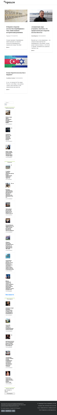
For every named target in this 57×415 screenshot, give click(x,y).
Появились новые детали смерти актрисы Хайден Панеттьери (9, 380)
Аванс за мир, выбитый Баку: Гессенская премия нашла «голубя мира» (9, 153)
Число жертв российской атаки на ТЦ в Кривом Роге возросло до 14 (9, 211)
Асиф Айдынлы (34, 35)
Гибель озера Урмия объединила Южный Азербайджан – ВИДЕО (9, 120)
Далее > (8, 47)
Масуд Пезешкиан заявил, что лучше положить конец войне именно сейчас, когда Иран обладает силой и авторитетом (10, 285)
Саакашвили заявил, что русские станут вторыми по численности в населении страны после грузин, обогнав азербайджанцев (10, 265)
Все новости (10, 294)
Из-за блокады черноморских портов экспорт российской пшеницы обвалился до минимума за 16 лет (10, 190)
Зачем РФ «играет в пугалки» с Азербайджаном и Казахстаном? (9, 327)
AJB (13, 410)
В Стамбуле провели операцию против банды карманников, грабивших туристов (10, 171)
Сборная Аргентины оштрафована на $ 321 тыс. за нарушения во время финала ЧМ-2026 (9, 245)
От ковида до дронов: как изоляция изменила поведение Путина (9, 133)
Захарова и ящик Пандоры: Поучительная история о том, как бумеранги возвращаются (10, 310)
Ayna (3, 410)
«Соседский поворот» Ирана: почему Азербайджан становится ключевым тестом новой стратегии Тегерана (9, 362)
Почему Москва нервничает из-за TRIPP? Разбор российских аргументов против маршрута (10, 228)
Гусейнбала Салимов (10, 78)
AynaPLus (8, 410)
